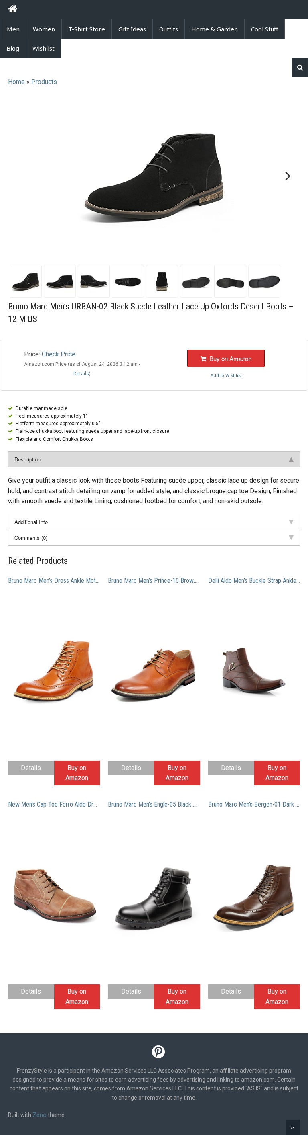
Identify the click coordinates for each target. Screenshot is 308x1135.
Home (16, 82)
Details (31, 768)
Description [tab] (27, 459)
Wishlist (43, 48)
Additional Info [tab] (31, 522)
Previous (22, 176)
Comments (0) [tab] (30, 537)
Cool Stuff (264, 29)
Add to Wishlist (226, 375)
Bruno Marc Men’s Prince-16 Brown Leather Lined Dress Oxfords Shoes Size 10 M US (154, 580)
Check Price (58, 354)
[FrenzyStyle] (12, 10)
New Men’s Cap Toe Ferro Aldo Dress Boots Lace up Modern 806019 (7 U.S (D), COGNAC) (54, 804)
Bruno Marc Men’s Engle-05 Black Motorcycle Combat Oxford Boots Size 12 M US (154, 804)
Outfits (168, 29)
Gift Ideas (132, 29)
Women (44, 29)
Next (286, 176)
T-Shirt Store (86, 29)
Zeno (39, 1115)
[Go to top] (293, 1127)
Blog (12, 48)
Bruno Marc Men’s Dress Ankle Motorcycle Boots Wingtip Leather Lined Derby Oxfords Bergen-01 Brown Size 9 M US (54, 580)
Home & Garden (214, 29)
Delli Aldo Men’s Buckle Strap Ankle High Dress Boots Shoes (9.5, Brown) (254, 580)
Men (13, 29)
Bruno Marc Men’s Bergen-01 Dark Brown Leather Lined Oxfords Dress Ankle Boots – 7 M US (254, 804)
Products (44, 82)
